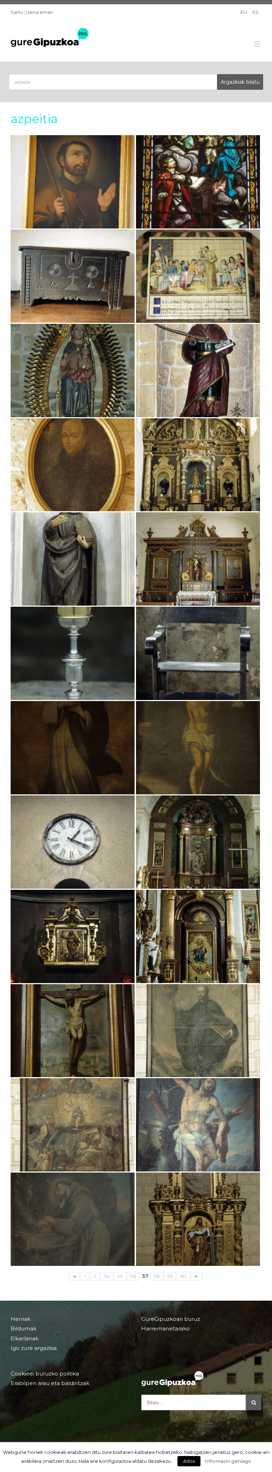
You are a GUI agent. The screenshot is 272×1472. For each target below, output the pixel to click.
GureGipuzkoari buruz (170, 1319)
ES (256, 12)
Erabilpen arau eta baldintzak (50, 1383)
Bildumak (23, 1328)
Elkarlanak (25, 1338)
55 (120, 1276)
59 (170, 1276)
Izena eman (39, 12)
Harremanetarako (165, 1328)
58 (157, 1276)
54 (107, 1276)
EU (243, 12)
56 (133, 1276)
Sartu (17, 12)
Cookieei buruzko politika (45, 1374)
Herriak (20, 1319)
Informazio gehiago (228, 1461)
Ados (189, 1461)
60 (183, 1276)
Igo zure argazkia (34, 1348)
